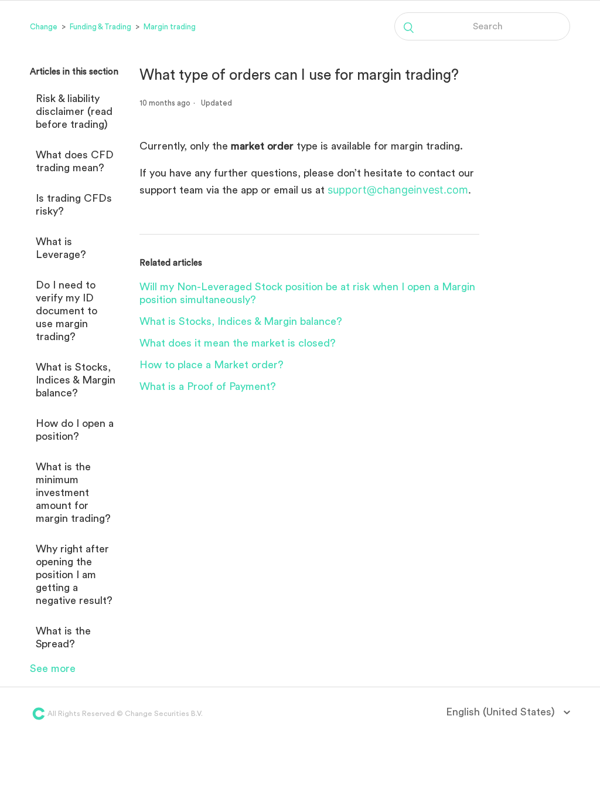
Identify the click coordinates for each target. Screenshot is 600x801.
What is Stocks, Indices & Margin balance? (75, 380)
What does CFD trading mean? (75, 161)
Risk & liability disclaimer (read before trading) (74, 111)
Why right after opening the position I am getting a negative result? (74, 575)
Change (43, 26)
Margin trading (170, 26)
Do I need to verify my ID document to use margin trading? (66, 311)
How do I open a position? (75, 430)
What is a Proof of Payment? (207, 386)
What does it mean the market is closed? (237, 343)
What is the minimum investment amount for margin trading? (73, 492)
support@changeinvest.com (398, 190)
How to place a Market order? (211, 364)
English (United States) (502, 712)
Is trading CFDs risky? (74, 204)
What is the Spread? (63, 637)
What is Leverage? (61, 248)
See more (53, 668)
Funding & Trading (100, 26)
